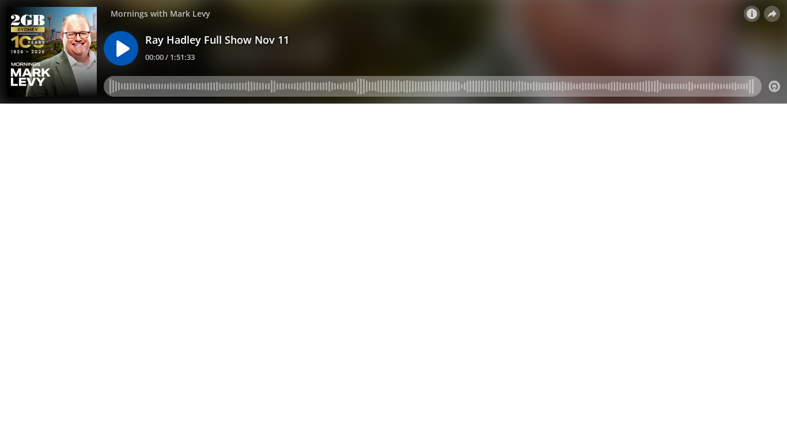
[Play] (121, 48)
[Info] (752, 14)
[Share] (772, 14)
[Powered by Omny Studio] (774, 86)
